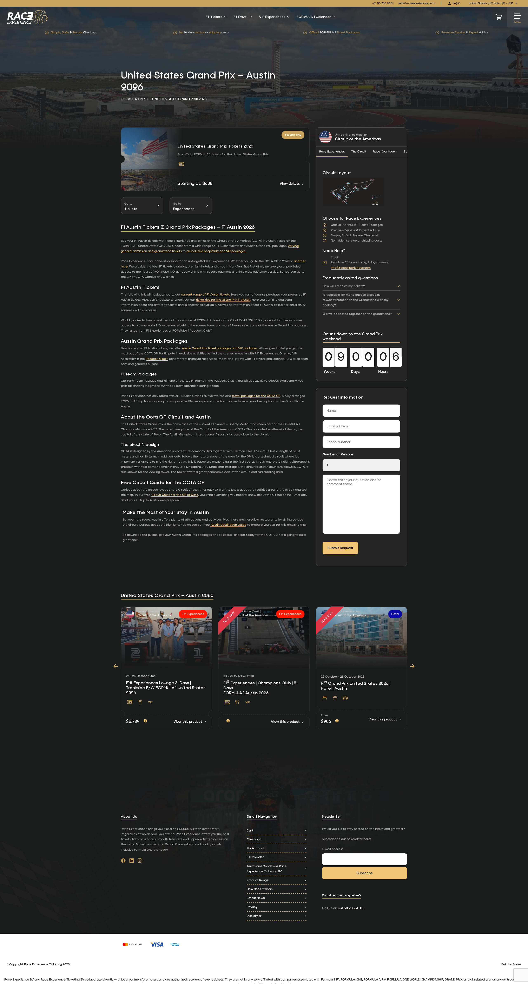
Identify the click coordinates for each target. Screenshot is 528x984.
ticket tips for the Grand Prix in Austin (223, 299)
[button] (116, 666)
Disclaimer (254, 915)
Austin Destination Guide (228, 524)
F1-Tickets (214, 17)
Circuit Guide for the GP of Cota (174, 494)
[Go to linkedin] (131, 861)
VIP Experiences (272, 17)
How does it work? (260, 889)
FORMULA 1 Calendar (314, 17)
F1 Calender (255, 857)
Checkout (254, 839)
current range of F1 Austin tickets (205, 294)
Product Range (258, 880)
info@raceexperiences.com (416, 3)
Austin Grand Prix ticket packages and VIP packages (220, 348)
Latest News (256, 898)
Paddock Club (157, 358)
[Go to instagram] (139, 861)
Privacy (252, 907)
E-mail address (332, 849)
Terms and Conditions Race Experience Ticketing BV (266, 869)
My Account (255, 848)
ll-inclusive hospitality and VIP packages (216, 251)
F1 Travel (240, 17)
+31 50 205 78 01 (383, 3)
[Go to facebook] (123, 861)
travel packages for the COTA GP (256, 396)
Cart (250, 830)
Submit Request (340, 548)
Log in (457, 3)
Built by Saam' (511, 964)
